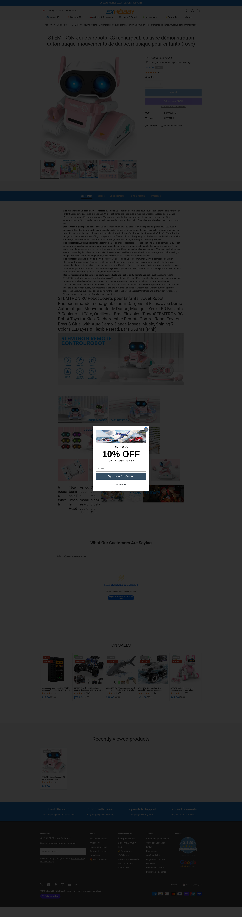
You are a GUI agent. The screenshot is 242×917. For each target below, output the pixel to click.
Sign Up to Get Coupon (121, 476)
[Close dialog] (146, 429)
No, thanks (121, 484)
